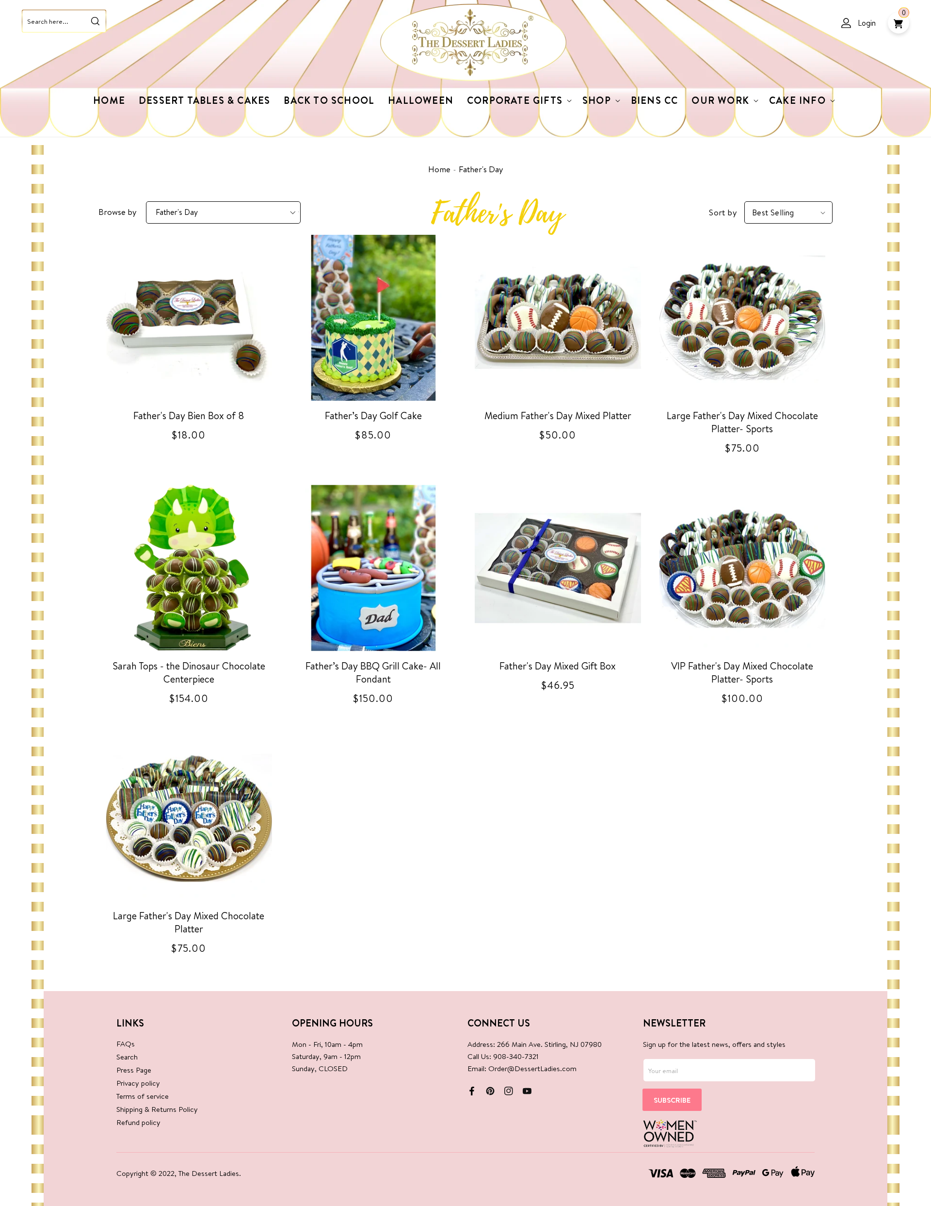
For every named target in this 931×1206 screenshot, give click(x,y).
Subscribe (672, 1100)
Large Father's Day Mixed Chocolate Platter (188, 922)
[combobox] (64, 21)
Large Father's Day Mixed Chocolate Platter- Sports (742, 422)
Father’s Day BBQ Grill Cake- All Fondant (373, 672)
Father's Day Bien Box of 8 (188, 415)
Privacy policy (138, 1083)
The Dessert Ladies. (209, 1173)
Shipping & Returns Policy (157, 1109)
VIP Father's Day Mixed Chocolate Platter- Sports (742, 672)
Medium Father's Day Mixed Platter (557, 415)
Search (127, 1057)
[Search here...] (95, 21)
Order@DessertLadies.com (532, 1068)
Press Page (133, 1070)
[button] (518, 100)
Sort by (723, 212)
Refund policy (138, 1122)
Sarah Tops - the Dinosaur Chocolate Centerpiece (188, 672)
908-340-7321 (516, 1056)
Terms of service (142, 1096)
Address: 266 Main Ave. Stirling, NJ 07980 (534, 1044)
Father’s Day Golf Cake (373, 415)
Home (439, 169)
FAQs (125, 1044)
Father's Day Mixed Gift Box (557, 665)
